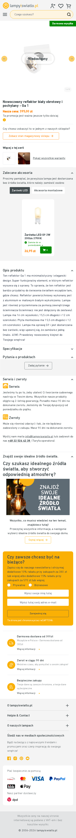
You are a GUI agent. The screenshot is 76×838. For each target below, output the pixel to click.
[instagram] (15, 758)
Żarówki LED (20, 190)
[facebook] (9, 758)
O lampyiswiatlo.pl (19, 705)
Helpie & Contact (18, 715)
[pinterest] (21, 758)
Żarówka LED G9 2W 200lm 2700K (37, 237)
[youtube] (27, 758)
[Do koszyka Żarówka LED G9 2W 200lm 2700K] (46, 249)
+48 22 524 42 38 (19, 441)
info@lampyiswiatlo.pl (39, 436)
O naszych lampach (20, 725)
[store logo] (20, 5)
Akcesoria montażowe (48, 190)
